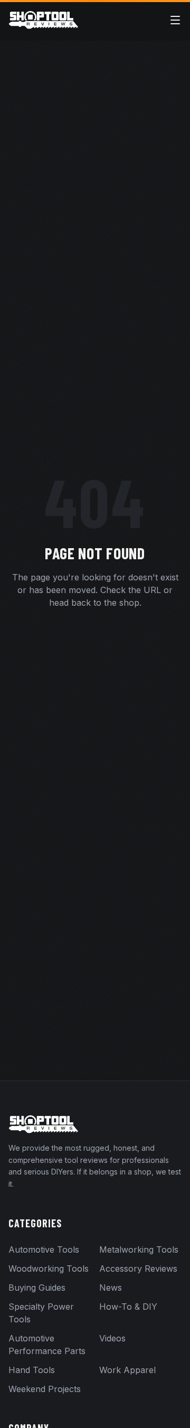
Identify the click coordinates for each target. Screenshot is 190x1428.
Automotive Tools (43, 1249)
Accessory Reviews (138, 1268)
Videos (112, 1338)
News (110, 1287)
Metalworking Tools (138, 1249)
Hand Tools (31, 1370)
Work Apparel (127, 1370)
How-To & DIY (128, 1306)
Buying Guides (36, 1287)
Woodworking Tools (48, 1268)
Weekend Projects (44, 1389)
